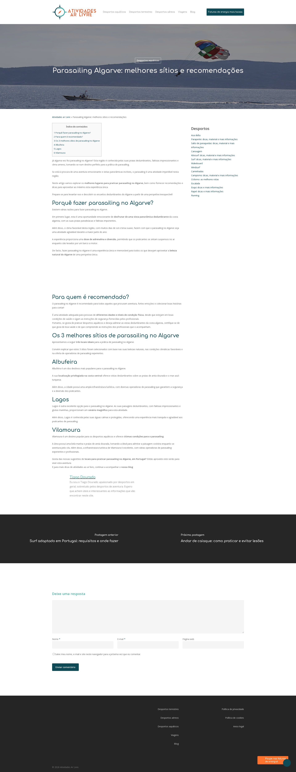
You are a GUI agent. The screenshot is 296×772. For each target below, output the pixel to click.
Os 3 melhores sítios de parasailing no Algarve (77, 140)
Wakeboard (197, 163)
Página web (188, 639)
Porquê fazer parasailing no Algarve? (72, 132)
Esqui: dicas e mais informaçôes (207, 187)
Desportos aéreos (169, 717)
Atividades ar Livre (61, 117)
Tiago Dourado (82, 477)
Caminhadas (197, 171)
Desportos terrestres (168, 709)
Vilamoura (59, 152)
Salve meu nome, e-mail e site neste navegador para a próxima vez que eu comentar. (98, 654)
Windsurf (195, 167)
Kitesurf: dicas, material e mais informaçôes (213, 155)
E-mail (121, 639)
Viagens (175, 735)
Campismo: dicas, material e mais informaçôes (214, 175)
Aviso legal (238, 726)
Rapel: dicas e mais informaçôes (207, 191)
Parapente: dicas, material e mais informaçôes (214, 139)
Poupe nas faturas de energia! (275, 760)
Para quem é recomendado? (68, 136)
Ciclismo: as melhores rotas (205, 179)
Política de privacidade (233, 709)
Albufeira (59, 144)
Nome (56, 639)
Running (195, 195)
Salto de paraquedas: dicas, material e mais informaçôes (212, 145)
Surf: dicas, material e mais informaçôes (211, 159)
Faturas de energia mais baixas (225, 12)
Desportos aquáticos (148, 60)
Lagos (57, 148)
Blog (176, 743)
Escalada (195, 183)
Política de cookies (234, 717)
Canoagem (196, 151)
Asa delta (195, 135)
